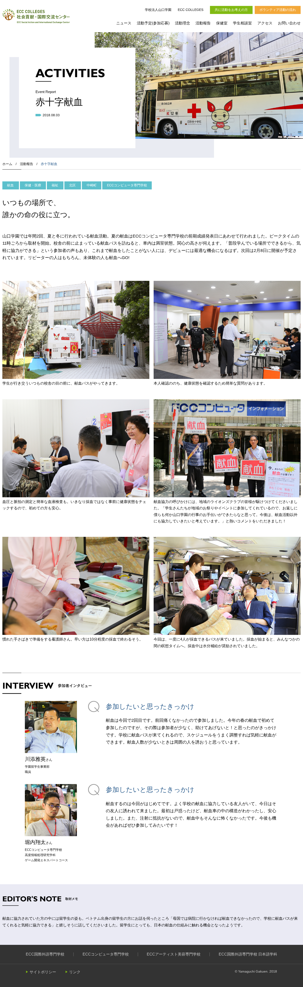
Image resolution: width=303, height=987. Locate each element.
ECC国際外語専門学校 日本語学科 (248, 954)
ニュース (123, 23)
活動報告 (203, 23)
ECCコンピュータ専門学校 (127, 185)
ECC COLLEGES (190, 10)
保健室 (221, 23)
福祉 (55, 185)
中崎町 (92, 185)
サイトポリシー (43, 972)
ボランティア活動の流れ (277, 10)
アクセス (264, 23)
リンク (74, 972)
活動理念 (182, 23)
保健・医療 (33, 185)
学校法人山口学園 (158, 10)
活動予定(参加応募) (153, 23)
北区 (72, 185)
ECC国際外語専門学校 (45, 954)
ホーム (7, 164)
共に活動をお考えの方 (231, 10)
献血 (10, 185)
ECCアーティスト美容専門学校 (174, 954)
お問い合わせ (289, 23)
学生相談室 (242, 23)
